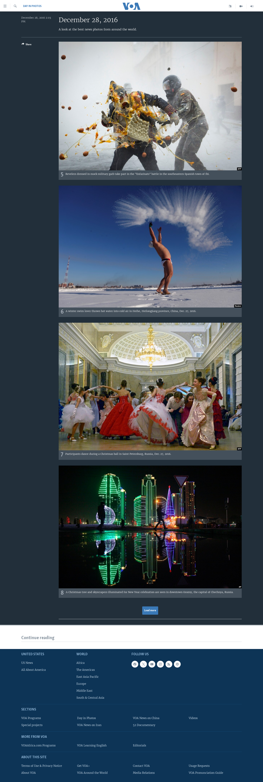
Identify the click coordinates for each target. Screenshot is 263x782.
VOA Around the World (92, 772)
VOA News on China (146, 718)
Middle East (84, 690)
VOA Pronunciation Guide (206, 772)
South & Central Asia (90, 697)
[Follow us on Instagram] (160, 664)
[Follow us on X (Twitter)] (143, 664)
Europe (81, 683)
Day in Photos (32, 6)
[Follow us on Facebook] (135, 664)
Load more (150, 610)
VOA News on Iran (89, 725)
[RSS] (168, 664)
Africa (80, 663)
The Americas (85, 670)
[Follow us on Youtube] (151, 664)
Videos (193, 718)
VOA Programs (31, 718)
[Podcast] (177, 664)
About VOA (28, 772)
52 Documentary (144, 725)
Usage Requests (199, 766)
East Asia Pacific (87, 676)
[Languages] (230, 6)
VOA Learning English (92, 745)
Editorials (139, 745)
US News (27, 663)
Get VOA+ (83, 766)
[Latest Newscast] (252, 6)
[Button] (26, 45)
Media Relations (144, 772)
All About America (33, 670)
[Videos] (241, 6)
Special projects (32, 725)
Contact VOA (141, 766)
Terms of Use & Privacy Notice (41, 766)
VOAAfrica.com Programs (38, 745)
